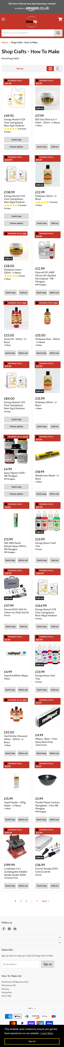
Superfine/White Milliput (16, 675)
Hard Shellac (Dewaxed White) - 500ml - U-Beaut (15, 739)
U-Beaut (38, 125)
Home (5, 42)
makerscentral (41, 745)
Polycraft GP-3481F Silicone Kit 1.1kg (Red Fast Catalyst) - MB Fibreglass (45, 277)
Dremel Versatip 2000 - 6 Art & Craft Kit (47, 870)
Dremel (7, 615)
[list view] (57, 68)
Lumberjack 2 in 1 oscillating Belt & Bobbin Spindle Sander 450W (15, 871)
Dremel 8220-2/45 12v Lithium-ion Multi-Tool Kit (16, 611)
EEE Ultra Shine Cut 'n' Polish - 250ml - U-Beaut (47, 121)
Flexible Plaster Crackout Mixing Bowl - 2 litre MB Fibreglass (47, 805)
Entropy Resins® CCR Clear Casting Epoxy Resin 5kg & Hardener (14, 199)
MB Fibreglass (40, 284)
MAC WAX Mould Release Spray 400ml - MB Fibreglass (15, 546)
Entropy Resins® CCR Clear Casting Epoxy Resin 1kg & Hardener (14, 122)
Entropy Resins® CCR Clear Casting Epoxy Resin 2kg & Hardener (14, 405)
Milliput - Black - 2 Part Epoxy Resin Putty (46, 740)
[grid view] (50, 68)
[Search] (58, 33)
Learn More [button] (47, 1033)
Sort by (19, 68)
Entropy (7, 132)
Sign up (48, 964)
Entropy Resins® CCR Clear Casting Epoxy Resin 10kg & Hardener (46, 612)
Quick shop (16, 139)
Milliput (7, 678)
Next (44, 901)
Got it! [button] (32, 1041)
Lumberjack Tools (11, 878)
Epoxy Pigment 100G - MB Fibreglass (15, 474)
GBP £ (30, 1008)
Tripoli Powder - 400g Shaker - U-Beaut (14, 804)
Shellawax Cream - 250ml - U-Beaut (13, 271)
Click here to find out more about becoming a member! (32, 3)
